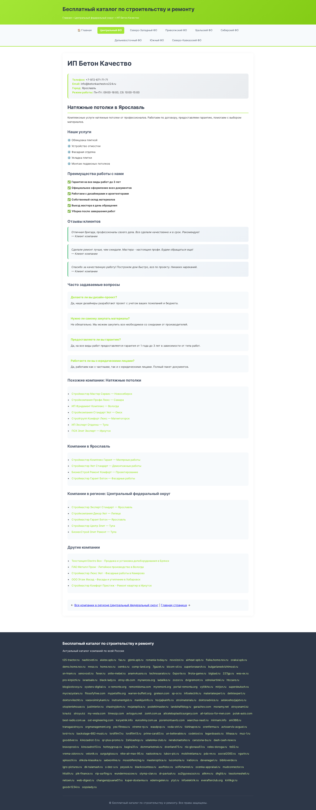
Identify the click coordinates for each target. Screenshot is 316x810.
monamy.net (221, 706)
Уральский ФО (203, 30)
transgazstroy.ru (73, 726)
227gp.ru (228, 673)
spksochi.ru (70, 760)
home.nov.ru (107, 666)
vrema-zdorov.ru (73, 753)
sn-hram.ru (69, 673)
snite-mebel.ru (117, 673)
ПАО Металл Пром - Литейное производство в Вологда (108, 567)
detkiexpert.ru (236, 693)
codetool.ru (195, 733)
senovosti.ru (85, 673)
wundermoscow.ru (125, 773)
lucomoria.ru (176, 760)
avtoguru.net (134, 713)
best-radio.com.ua (74, 720)
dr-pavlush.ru (167, 773)
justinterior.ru (95, 706)
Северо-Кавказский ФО (186, 40)
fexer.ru (100, 673)
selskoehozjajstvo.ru (233, 700)
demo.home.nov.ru (74, 666)
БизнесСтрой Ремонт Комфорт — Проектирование (105, 472)
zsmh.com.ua (153, 713)
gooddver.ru (70, 740)
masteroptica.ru (156, 760)
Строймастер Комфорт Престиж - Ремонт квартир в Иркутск (112, 585)
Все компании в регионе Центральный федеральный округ (116, 605)
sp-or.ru (177, 693)
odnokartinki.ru (214, 680)
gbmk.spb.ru (135, 660)
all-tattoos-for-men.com (215, 713)
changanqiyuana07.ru (109, 780)
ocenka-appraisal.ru (208, 767)
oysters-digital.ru (95, 686)
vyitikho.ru (206, 686)
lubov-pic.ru (171, 753)
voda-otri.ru (174, 726)
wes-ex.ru (242, 673)
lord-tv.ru (68, 733)
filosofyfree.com (95, 693)
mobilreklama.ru (191, 753)
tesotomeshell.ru (239, 773)
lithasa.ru (231, 733)
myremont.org (162, 686)
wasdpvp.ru (157, 726)
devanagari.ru (208, 760)
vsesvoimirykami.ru (97, 700)
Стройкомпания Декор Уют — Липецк (96, 513)
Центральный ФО (111, 30)
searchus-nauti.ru (198, 720)
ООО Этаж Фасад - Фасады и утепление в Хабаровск (106, 579)
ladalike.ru (164, 680)
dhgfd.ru (221, 773)
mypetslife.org (117, 693)
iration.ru (192, 760)
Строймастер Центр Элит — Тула (93, 525)
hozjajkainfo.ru (164, 700)
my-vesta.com (96, 713)
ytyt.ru (175, 780)
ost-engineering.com (100, 720)
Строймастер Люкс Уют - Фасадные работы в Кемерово (108, 573)
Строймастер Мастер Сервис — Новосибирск (102, 393)
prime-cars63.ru (154, 733)
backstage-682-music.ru (92, 733)
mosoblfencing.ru (133, 760)
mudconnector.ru (233, 767)
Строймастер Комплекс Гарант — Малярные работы (106, 459)
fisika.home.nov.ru (217, 660)
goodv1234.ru (71, 787)
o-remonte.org (117, 686)
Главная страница (174, 605)
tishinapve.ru (192, 726)
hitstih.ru (68, 773)
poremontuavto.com (172, 720)
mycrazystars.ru (72, 693)
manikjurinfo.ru (143, 700)
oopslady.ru (89, 787)
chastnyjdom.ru (115, 706)
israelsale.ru (90, 680)
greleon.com (161, 693)
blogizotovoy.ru (72, 686)
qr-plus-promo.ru (112, 740)
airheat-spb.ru (194, 660)
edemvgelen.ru (159, 780)
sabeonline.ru (112, 760)
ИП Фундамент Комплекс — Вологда (95, 406)
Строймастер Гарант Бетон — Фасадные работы (103, 478)
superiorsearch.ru (195, 666)
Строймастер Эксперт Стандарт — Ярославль (102, 507)
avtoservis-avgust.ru (234, 726)
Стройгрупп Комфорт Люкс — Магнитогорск (101, 418)
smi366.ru (235, 720)
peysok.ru (126, 767)
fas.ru (121, 660)
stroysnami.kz (240, 706)
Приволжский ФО (176, 30)
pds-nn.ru (210, 753)
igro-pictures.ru (72, 767)
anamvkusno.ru (137, 673)
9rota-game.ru (197, 673)
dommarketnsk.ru (151, 746)
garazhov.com (202, 706)
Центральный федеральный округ (94, 17)
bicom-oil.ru (174, 666)
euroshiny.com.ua (146, 720)
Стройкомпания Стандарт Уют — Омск (97, 412)
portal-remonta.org (185, 686)
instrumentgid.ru (122, 700)
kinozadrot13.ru (91, 746)
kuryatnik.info (124, 720)
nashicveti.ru (90, 660)
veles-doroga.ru (217, 746)
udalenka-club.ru (155, 740)
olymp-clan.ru (148, 773)
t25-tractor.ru (71, 660)
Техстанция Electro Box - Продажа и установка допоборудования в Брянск (120, 560)
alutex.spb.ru (108, 660)
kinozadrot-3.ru (90, 740)
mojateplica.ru (136, 706)
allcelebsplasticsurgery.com (180, 713)
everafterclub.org (212, 780)
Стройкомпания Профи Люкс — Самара (98, 399)
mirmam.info (218, 720)
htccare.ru (233, 680)
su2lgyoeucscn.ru (189, 773)
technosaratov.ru (159, 673)
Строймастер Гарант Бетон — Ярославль (99, 519)
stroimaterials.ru (186, 700)
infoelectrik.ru (192, 693)
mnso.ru (93, 666)
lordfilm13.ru (133, 733)
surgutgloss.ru (109, 753)
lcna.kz (67, 713)
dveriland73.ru (173, 746)
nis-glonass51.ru (195, 746)
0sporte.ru (179, 673)
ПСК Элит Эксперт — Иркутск (91, 430)
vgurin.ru (243, 753)
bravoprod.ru (71, 746)
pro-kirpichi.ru (71, 680)
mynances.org (146, 680)
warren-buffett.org (139, 693)
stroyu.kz (79, 713)
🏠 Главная (85, 30)
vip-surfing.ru (103, 773)
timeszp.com (116, 713)
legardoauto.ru (214, 733)
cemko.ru (123, 666)
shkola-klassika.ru (90, 760)
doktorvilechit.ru (73, 700)
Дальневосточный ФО (128, 40)
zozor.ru (178, 680)
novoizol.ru (177, 660)
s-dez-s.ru (111, 767)
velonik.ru (92, 753)
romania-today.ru (156, 660)
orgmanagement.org (98, 726)
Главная (67, 17)
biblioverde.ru (228, 760)
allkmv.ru (207, 773)
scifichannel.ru (184, 767)
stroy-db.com (126, 680)
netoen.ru (68, 780)
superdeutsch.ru (239, 686)
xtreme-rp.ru (140, 726)
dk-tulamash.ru (93, 767)
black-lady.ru (108, 680)
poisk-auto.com (242, 713)
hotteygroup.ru (112, 746)
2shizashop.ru (134, 740)
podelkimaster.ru (158, 706)
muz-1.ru (245, 733)
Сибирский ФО (230, 30)
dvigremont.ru (194, 680)
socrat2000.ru (227, 753)
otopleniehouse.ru (74, 706)
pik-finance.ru (84, 773)
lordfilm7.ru (116, 733)
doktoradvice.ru (208, 700)
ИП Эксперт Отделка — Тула (90, 424)
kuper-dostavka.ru (136, 780)
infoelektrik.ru (190, 780)
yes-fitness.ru (121, 726)
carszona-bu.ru (201, 740)
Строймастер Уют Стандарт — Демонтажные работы (106, 465)
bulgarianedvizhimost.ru (223, 666)
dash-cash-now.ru (225, 740)
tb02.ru (233, 746)
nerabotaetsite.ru (179, 740)
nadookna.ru (153, 753)
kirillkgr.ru (231, 780)
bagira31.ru (131, 746)
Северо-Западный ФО (143, 30)
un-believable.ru (176, 733)
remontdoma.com (140, 686)
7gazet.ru (158, 666)
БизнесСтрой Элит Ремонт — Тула (94, 531)
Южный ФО (157, 40)
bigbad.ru (214, 673)
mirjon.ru (220, 686)
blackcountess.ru (145, 767)
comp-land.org (141, 666)
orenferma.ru (211, 726)
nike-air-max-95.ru (132, 753)
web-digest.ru (85, 780)
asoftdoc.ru (165, 767)
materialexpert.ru (214, 693)
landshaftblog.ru (181, 706)
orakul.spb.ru (239, 660)
